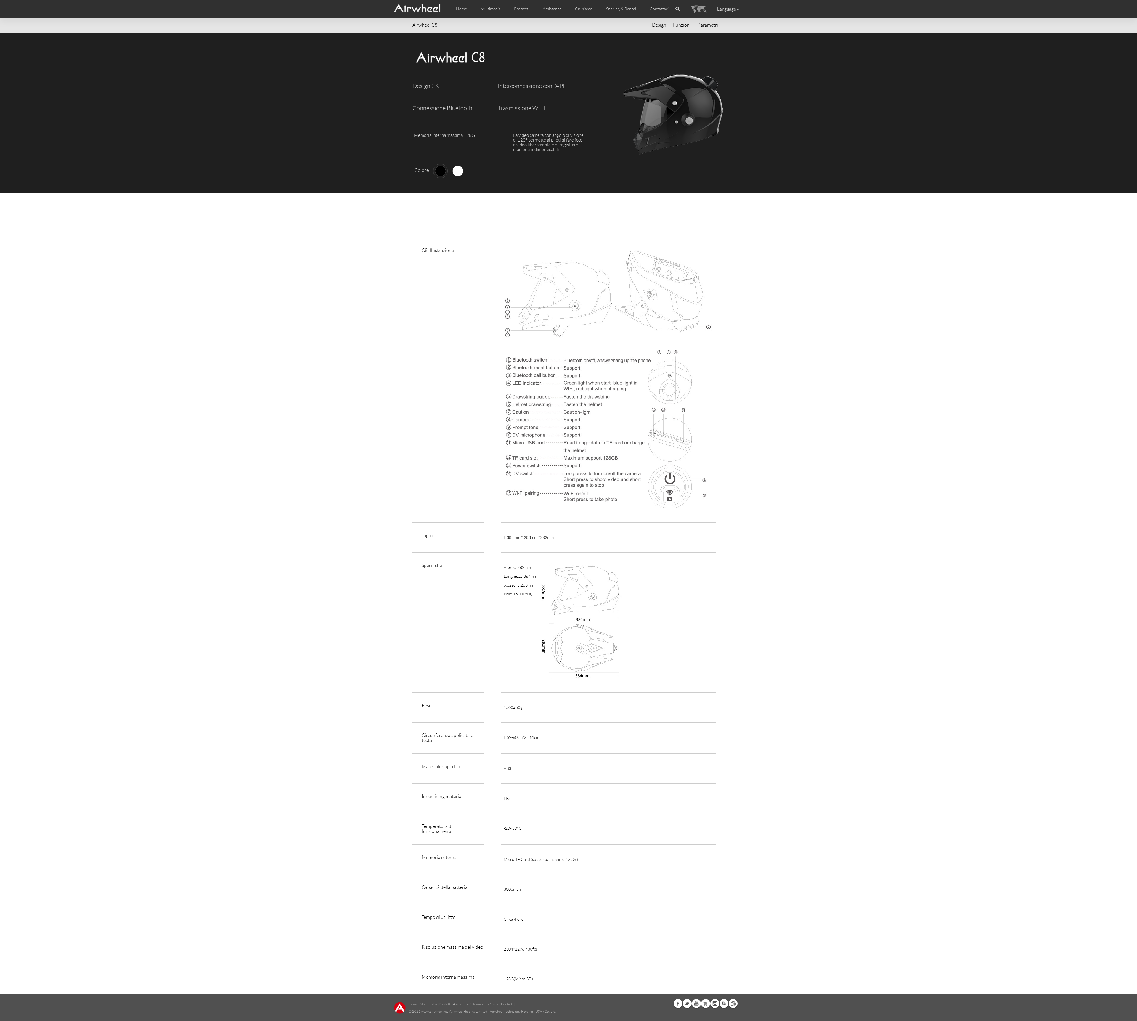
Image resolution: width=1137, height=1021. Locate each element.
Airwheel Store (705, 1003)
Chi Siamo (491, 1004)
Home (461, 9)
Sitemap (476, 1004)
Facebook (678, 1003)
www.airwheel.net (434, 1011)
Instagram (714, 1003)
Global (733, 1003)
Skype (724, 1003)
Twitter (687, 1003)
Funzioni (682, 25)
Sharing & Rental (621, 9)
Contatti (507, 1004)
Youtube (696, 1003)
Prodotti (521, 9)
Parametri (708, 25)
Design (659, 25)
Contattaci (659, 9)
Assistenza (552, 9)
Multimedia (428, 1004)
